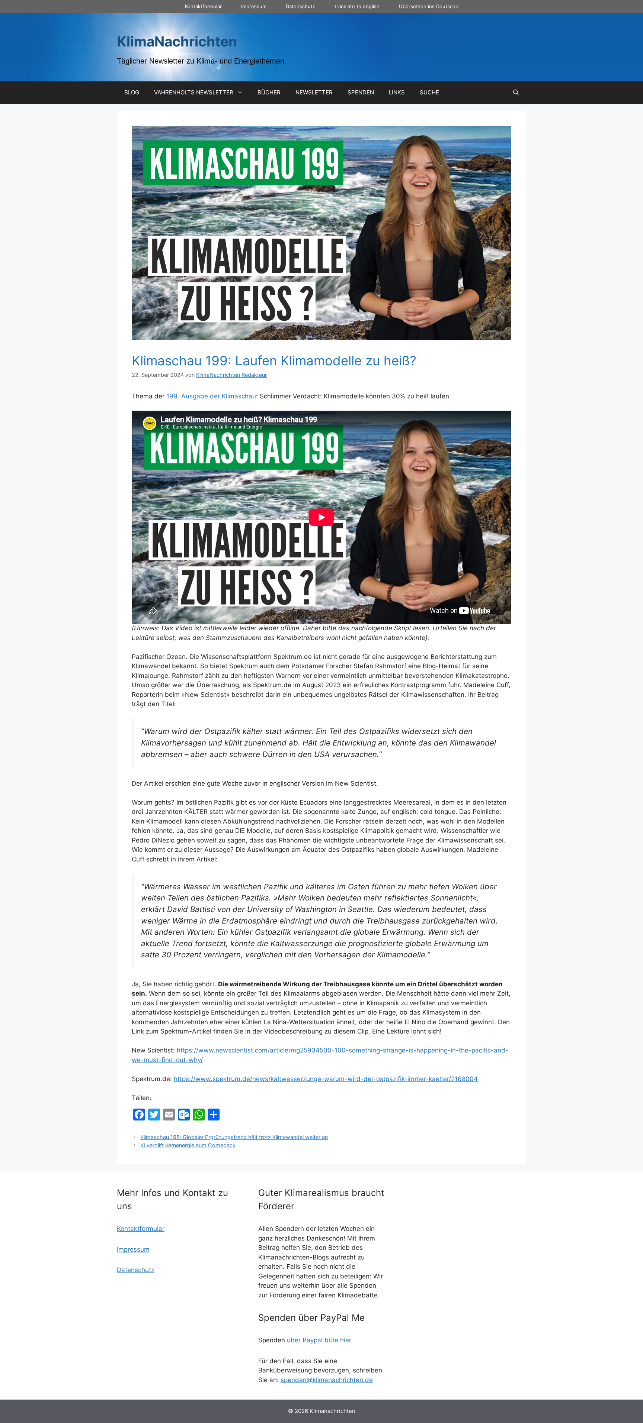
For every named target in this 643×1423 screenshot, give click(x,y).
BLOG (131, 92)
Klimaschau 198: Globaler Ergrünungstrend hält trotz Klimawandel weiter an (234, 1137)
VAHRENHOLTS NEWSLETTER (193, 92)
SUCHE (429, 92)
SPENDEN (361, 92)
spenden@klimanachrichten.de (327, 1380)
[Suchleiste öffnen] (516, 92)
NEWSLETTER (314, 92)
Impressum (253, 6)
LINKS (397, 92)
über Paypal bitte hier (319, 1340)
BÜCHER (269, 92)
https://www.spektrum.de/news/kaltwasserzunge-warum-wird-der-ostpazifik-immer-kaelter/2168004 (326, 1079)
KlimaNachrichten (177, 41)
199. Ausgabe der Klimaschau (211, 396)
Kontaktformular (203, 6)
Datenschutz (300, 6)
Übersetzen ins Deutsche (428, 6)
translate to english (357, 6)
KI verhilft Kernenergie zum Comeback (188, 1145)
